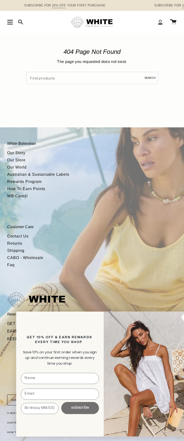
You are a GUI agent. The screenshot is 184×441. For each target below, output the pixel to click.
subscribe (80, 408)
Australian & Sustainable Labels (38, 174)
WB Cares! (17, 196)
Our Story (16, 153)
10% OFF (59, 5)
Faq (11, 265)
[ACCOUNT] (160, 22)
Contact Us (18, 236)
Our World (17, 167)
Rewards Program (24, 182)
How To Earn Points (26, 189)
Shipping (15, 251)
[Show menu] (10, 22)
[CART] (173, 22)
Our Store (16, 160)
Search (149, 77)
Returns (14, 243)
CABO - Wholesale (25, 258)
